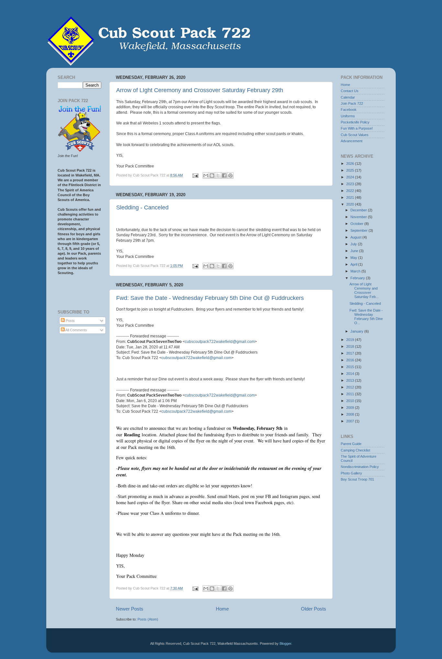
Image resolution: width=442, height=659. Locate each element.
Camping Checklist (355, 450)
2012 (350, 387)
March (355, 271)
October (357, 224)
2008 (350, 414)
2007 (350, 421)
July (354, 244)
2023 (350, 184)
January (357, 331)
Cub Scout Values (355, 135)
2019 (350, 340)
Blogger (285, 643)
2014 (350, 374)
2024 (350, 177)
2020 (350, 204)
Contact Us (350, 91)
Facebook (349, 110)
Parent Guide (351, 444)
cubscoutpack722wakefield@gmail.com (220, 341)
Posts (70, 321)
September (359, 230)
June (354, 251)
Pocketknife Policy (355, 122)
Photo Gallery (351, 473)
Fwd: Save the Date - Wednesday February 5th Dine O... (366, 316)
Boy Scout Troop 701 (357, 479)
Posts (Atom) (148, 619)
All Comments (76, 330)
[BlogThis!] (212, 175)
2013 (350, 380)
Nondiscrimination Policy (360, 467)
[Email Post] (195, 175)
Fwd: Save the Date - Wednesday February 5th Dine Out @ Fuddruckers (210, 298)
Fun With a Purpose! (357, 128)
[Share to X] (218, 175)
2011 (350, 394)
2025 (350, 170)
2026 (350, 163)
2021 (350, 197)
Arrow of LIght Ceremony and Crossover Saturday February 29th (199, 90)
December (359, 210)
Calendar (348, 97)
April (354, 264)
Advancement (351, 141)
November (359, 217)
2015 (350, 367)
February (358, 278)
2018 (350, 346)
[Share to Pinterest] (230, 175)
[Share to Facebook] (224, 175)
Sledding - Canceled (142, 207)
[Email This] (206, 175)
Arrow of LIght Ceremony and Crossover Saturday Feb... (364, 290)
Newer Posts (129, 608)
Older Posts (313, 608)
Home (222, 608)
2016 (350, 360)
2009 (350, 407)
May (354, 258)
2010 (350, 401)
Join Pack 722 (352, 103)
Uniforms (348, 116)
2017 (350, 353)
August (356, 237)
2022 (350, 191)
